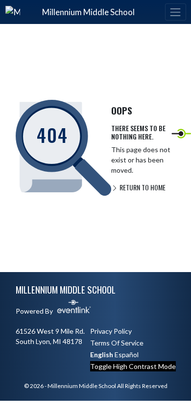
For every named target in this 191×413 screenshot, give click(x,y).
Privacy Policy (111, 331)
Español (127, 354)
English (101, 354)
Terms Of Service (116, 343)
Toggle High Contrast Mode (133, 366)
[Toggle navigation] (175, 12)
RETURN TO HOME (142, 187)
